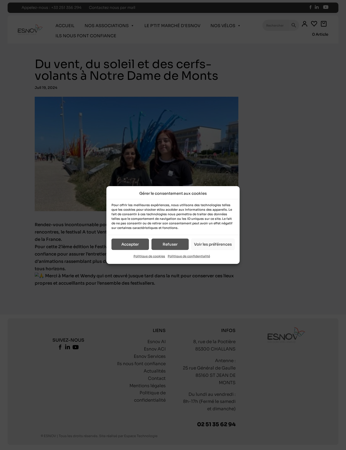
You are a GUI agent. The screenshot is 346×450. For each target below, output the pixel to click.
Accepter (130, 244)
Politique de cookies (149, 256)
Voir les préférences (213, 244)
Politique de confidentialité (189, 256)
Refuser (170, 244)
